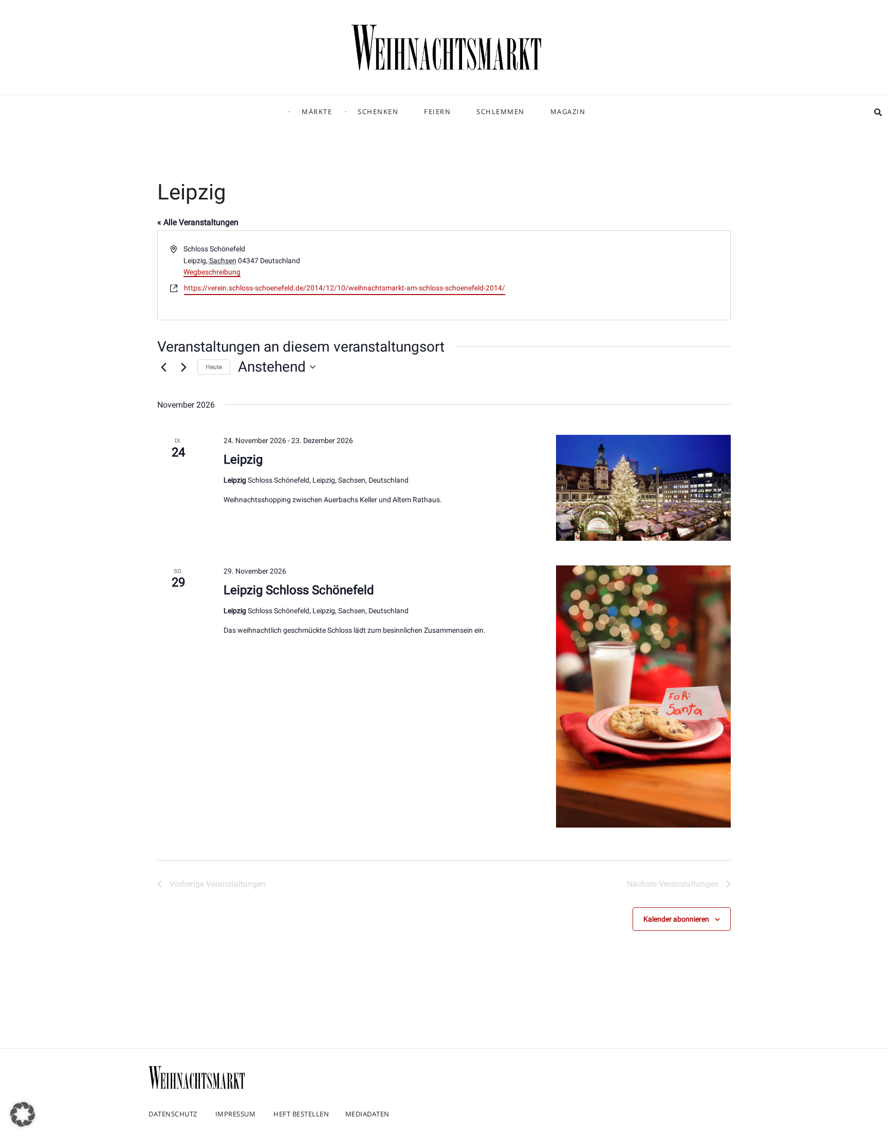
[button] (22, 1114)
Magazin (568, 111)
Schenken (378, 111)
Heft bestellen (301, 1113)
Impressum (235, 1113)
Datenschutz (173, 1113)
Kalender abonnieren (676, 919)
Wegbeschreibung (211, 272)
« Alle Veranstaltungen (197, 222)
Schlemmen (500, 111)
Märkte (317, 111)
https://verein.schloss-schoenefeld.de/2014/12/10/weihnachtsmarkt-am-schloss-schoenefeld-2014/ (344, 288)
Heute (214, 367)
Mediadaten (367, 1113)
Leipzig (243, 459)
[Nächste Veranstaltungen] (183, 367)
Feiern (437, 111)
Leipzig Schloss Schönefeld (299, 590)
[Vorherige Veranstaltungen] (163, 367)
